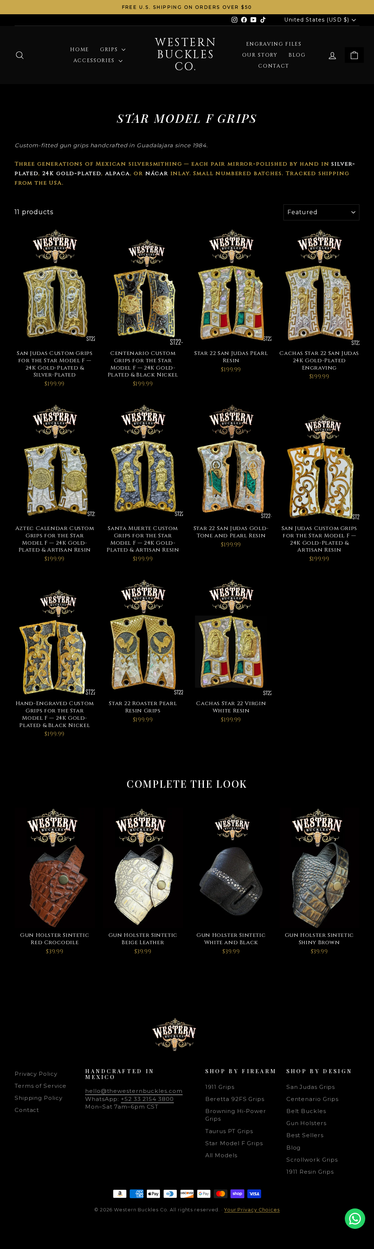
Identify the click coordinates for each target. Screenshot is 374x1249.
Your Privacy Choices (252, 1209)
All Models (221, 1155)
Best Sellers (305, 1135)
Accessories (95, 60)
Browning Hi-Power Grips (235, 1115)
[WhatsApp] (355, 1218)
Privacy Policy (36, 1073)
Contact (273, 66)
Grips (110, 49)
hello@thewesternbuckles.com (133, 1090)
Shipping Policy (38, 1097)
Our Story (260, 55)
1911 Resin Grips (310, 1171)
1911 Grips (219, 1086)
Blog (297, 55)
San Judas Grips (310, 1086)
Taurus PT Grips (229, 1131)
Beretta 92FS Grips (234, 1098)
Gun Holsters (306, 1123)
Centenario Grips (312, 1098)
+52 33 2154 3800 (147, 1098)
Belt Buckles (306, 1111)
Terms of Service (40, 1085)
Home (79, 49)
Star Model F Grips (234, 1143)
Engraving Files (274, 44)
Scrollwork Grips (312, 1159)
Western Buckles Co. (186, 54)
